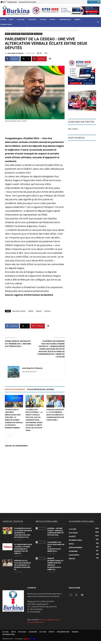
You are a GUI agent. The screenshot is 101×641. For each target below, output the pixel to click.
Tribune (75, 632)
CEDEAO (30, 311)
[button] (98, 22)
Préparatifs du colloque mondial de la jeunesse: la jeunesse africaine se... (22, 565)
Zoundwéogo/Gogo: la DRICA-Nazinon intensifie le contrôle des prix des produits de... (23, 532)
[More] (50, 58)
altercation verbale (18, 311)
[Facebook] (89, 2)
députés (39, 311)
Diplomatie (22, 30)
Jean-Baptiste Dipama (16, 53)
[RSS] (92, 2)
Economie (33, 632)
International (27, 34)
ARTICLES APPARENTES (15, 389)
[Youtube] (99, 2)
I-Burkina (47, 311)
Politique (38, 34)
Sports (51, 632)
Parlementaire (63, 632)
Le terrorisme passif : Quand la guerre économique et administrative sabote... (23, 548)
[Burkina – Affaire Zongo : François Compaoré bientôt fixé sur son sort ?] (40, 530)
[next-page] (10, 435)
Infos (14, 30)
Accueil (7, 30)
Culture (42, 632)
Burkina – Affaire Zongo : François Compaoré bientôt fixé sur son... (55, 531)
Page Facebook (76, 137)
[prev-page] (6, 435)
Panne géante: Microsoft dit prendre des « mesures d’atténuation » (18, 343)
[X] (95, 2)
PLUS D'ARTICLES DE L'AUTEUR (40, 389)
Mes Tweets (73, 129)
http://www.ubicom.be (29, 371)
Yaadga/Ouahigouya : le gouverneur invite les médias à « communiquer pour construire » (55, 414)
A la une (9, 406)
